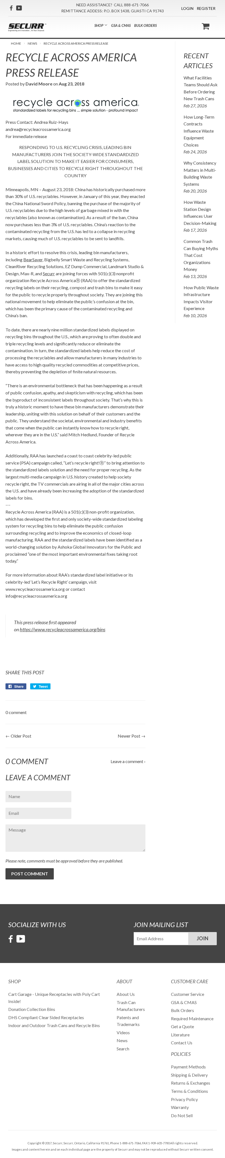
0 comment (16, 712)
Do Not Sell (182, 1115)
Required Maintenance (192, 1018)
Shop (99, 25)
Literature (180, 1034)
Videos (123, 1032)
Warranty (180, 1107)
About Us (126, 994)
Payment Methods (188, 1066)
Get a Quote (182, 1026)
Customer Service (187, 994)
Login (187, 8)
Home (16, 43)
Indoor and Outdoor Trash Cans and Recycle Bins (54, 1025)
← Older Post (18, 735)
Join (202, 938)
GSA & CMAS (121, 25)
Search (123, 1048)
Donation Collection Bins (31, 1009)
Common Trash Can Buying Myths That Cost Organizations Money (201, 255)
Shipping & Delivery (189, 1074)
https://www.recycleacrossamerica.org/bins (62, 629)
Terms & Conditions (189, 1091)
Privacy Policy (184, 1099)
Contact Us (181, 1042)
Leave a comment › (128, 761)
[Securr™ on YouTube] (19, 8)
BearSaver (33, 259)
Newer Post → (131, 735)
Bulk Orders (145, 25)
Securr (49, 273)
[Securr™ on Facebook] (11, 8)
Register (206, 8)
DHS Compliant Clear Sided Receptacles (46, 1017)
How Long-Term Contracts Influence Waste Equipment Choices (199, 130)
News (32, 43)
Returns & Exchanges (190, 1082)
